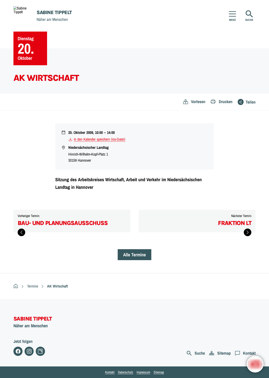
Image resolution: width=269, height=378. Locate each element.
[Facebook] (17, 351)
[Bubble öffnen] (255, 364)
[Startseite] (15, 286)
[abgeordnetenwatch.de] (40, 351)
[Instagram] (29, 351)
